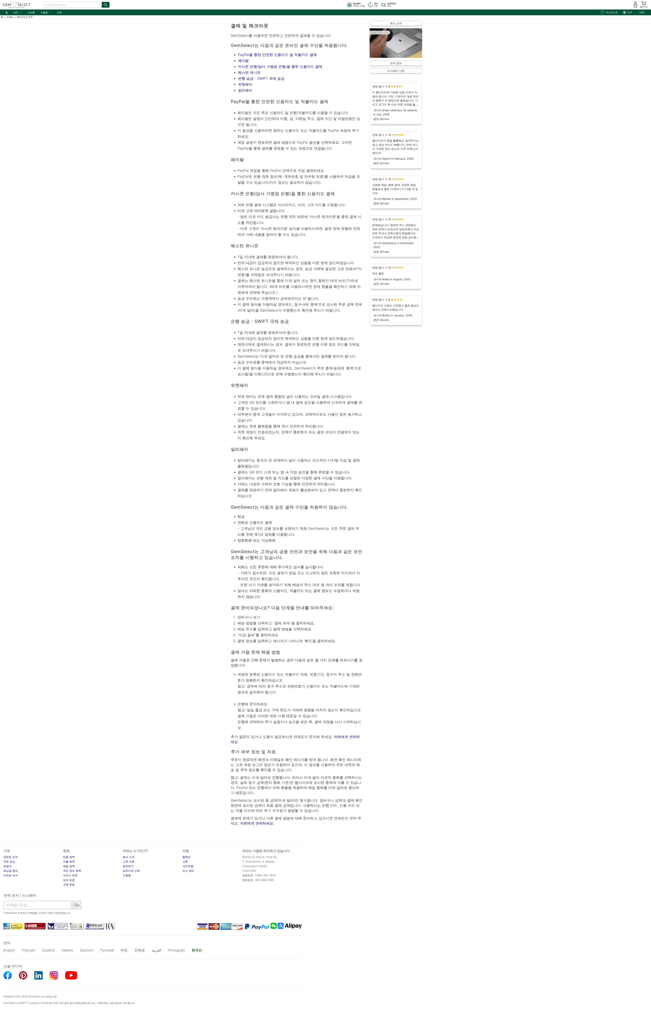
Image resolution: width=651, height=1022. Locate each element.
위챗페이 (245, 84)
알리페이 (245, 90)
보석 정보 (396, 63)
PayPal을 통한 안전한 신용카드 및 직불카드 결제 (277, 55)
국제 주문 (69, 884)
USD (641, 12)
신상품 (31, 12)
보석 (18, 12)
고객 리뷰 (128, 861)
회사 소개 (396, 23)
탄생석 (7, 866)
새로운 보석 (10, 857)
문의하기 (128, 866)
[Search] (106, 5)
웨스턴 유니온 (249, 72)
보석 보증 (69, 880)
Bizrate (384, 119)
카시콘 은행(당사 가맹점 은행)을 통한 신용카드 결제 (280, 67)
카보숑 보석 (10, 875)
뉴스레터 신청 (396, 70)
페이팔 (243, 61)
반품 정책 (69, 857)
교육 (59, 12)
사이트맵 (187, 866)
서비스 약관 (70, 875)
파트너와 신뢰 (131, 870)
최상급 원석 (10, 870)
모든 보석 (9, 861)
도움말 (46, 12)
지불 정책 (69, 861)
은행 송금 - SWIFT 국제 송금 (261, 78)
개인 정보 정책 (72, 870)
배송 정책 (69, 866)
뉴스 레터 (188, 870)
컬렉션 (186, 857)
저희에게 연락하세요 (256, 823)
